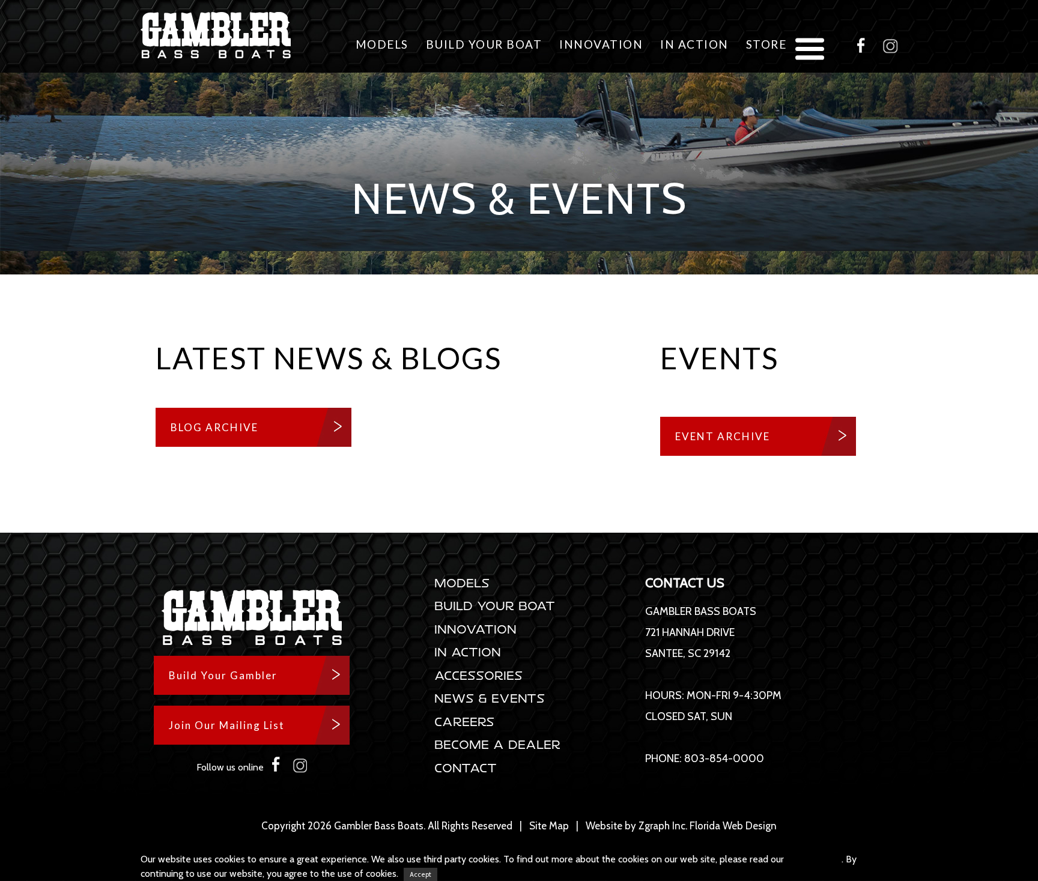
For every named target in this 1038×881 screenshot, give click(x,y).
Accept (420, 874)
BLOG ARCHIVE (214, 427)
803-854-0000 (724, 758)
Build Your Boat (484, 44)
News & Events (490, 698)
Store (766, 44)
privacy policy (814, 859)
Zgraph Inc (662, 826)
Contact (466, 768)
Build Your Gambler (223, 675)
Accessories (479, 675)
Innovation (601, 44)
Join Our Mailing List (227, 725)
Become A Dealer (498, 744)
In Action (694, 44)
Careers (465, 721)
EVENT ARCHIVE (722, 436)
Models (382, 44)
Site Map (549, 826)
